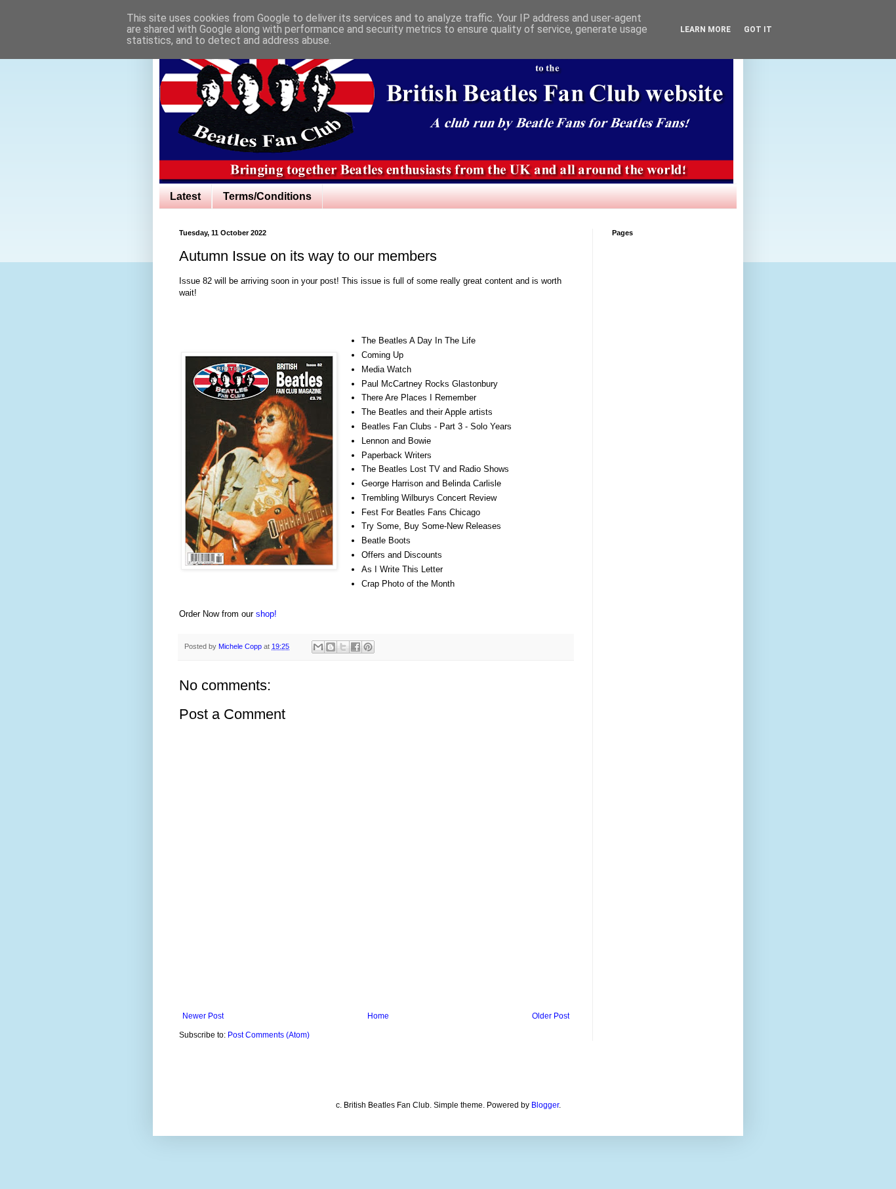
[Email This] (318, 646)
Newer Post (203, 1016)
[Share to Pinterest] (368, 646)
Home (378, 1016)
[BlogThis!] (330, 646)
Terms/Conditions (267, 196)
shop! (266, 614)
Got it (758, 29)
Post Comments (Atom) (269, 1035)
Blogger (545, 1105)
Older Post (550, 1016)
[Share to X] (343, 646)
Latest (185, 196)
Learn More (705, 29)
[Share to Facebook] (355, 646)
